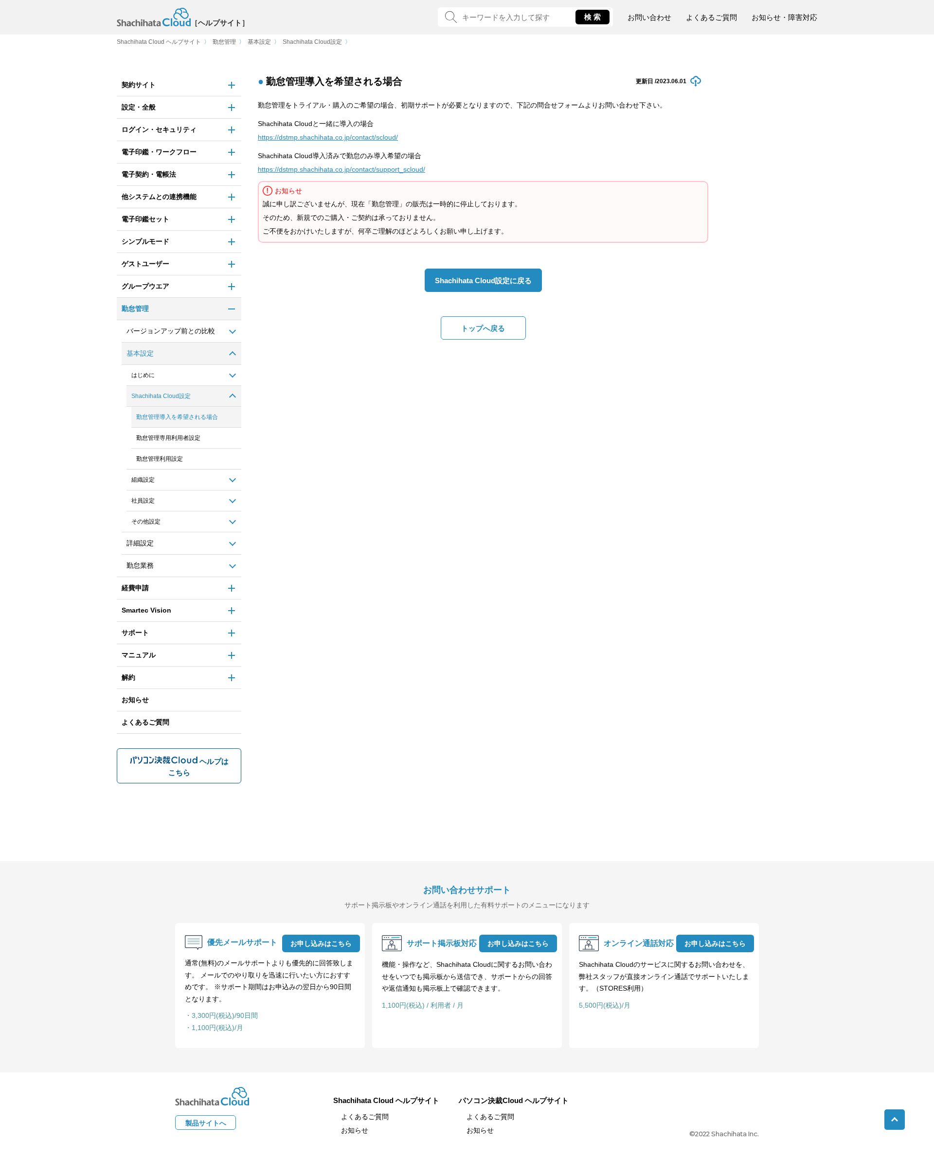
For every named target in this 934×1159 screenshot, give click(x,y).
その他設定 (146, 521)
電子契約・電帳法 (149, 174)
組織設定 (143, 479)
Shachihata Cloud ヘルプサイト (159, 41)
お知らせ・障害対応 (784, 17)
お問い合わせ (649, 17)
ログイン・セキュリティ (159, 129)
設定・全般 (139, 107)
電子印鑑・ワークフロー (159, 152)
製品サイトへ (205, 1123)
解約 (128, 677)
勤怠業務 (140, 565)
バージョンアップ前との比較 (170, 331)
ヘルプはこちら (198, 767)
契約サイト (139, 85)
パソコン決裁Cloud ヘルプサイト (514, 1100)
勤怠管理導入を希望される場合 (177, 417)
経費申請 (135, 588)
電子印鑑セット (145, 219)
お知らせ (135, 700)
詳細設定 (140, 543)
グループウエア (145, 286)
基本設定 (259, 41)
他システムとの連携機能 (159, 196)
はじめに (143, 375)
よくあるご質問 (711, 17)
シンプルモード (145, 241)
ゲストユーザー (145, 264)
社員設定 (143, 500)
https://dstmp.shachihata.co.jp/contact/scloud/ (328, 137)
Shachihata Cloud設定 (312, 41)
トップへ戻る (483, 328)
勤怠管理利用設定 (159, 458)
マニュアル (139, 655)
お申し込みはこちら (321, 943)
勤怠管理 (224, 41)
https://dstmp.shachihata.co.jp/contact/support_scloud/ (341, 169)
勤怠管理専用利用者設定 (168, 438)
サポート (135, 632)
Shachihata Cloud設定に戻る (483, 280)
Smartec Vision (146, 610)
